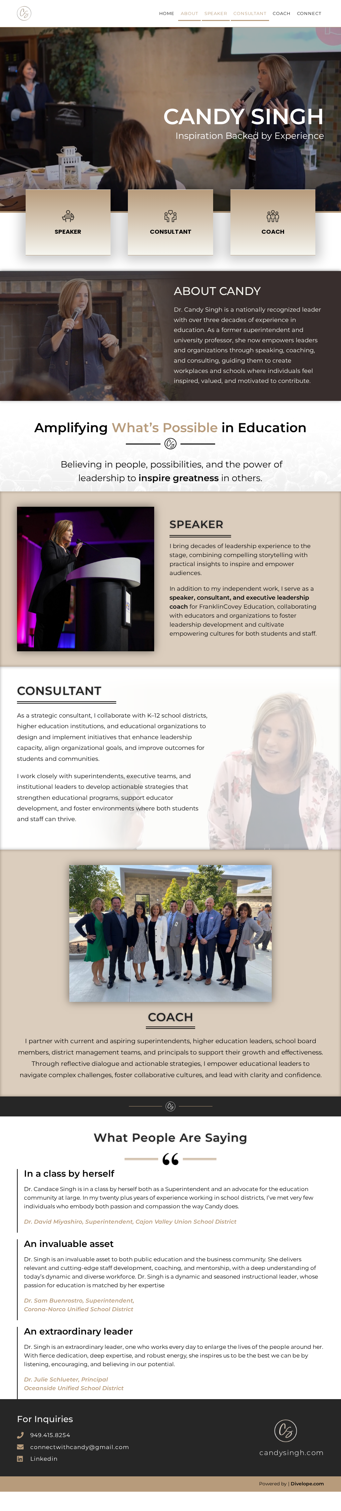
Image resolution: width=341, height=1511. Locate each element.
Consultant (249, 13)
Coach (282, 13)
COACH (272, 231)
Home (167, 13)
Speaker (215, 13)
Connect (309, 13)
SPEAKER (68, 231)
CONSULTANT (170, 231)
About (189, 13)
